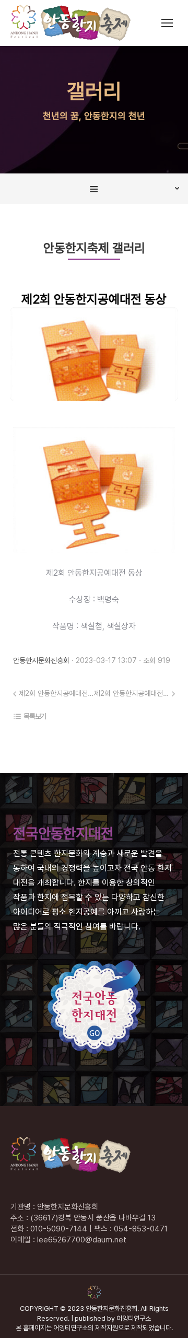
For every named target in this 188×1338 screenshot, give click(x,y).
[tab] (94, 188)
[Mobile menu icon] (167, 23)
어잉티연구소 (133, 1318)
